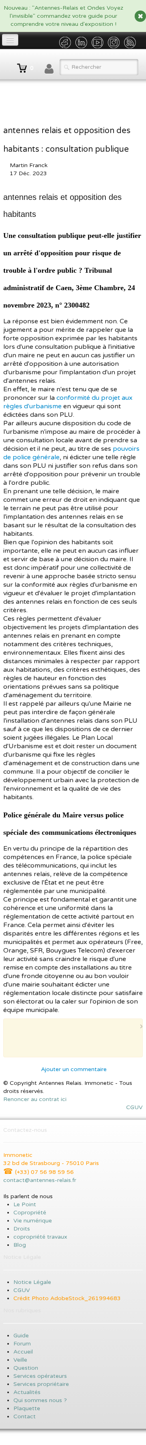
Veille (20, 1359)
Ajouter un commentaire (74, 1069)
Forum (22, 1343)
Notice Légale (32, 1282)
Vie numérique (32, 1220)
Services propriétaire (41, 1384)
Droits (21, 1228)
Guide (21, 1335)
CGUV (134, 1107)
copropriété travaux (40, 1236)
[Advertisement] (78, 1041)
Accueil (23, 1351)
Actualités (27, 1392)
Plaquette (26, 1408)
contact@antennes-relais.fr (39, 1180)
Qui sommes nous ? (40, 1400)
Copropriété (29, 1212)
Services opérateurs (40, 1376)
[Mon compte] (49, 69)
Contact (24, 1416)
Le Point (24, 1204)
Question (25, 1367)
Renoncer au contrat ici (35, 1099)
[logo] (6, 64)
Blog (19, 1244)
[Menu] (10, 40)
